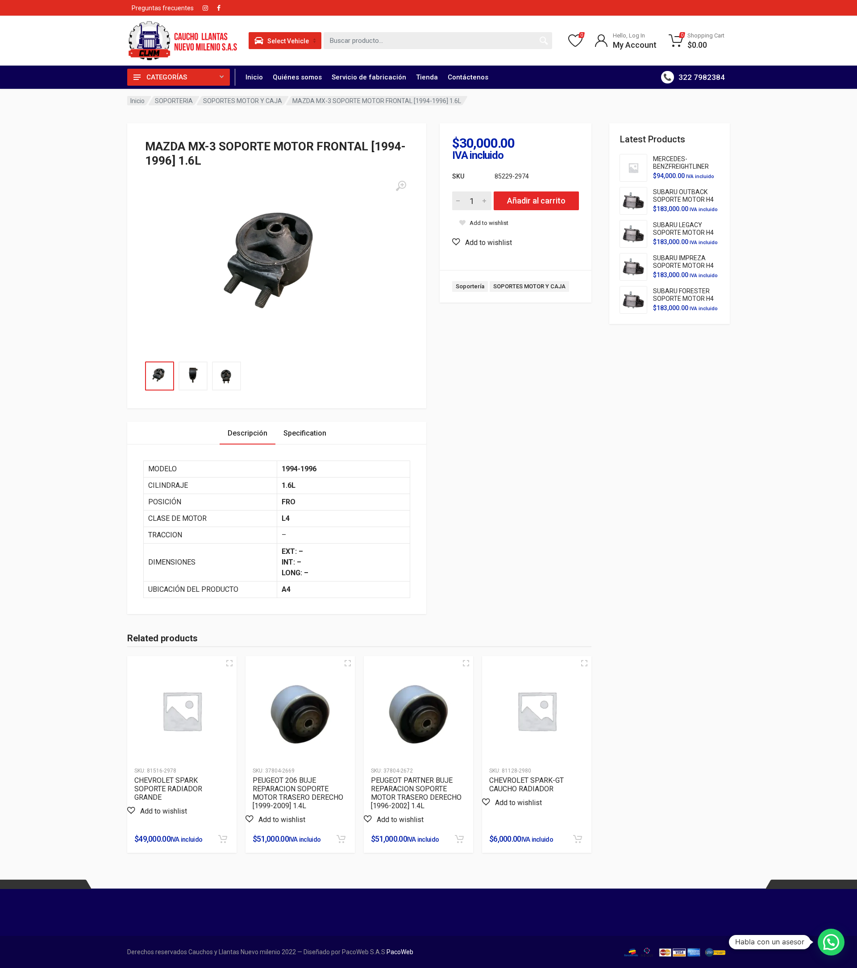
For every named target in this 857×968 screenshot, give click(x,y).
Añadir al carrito (536, 200)
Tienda (427, 77)
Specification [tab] (304, 433)
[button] (482, 242)
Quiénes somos (297, 77)
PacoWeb (399, 952)
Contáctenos (468, 77)
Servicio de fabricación (369, 77)
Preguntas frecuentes (163, 8)
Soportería (470, 286)
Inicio (254, 77)
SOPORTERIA (174, 100)
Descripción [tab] (247, 433)
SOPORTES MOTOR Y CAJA (242, 100)
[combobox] (438, 40)
